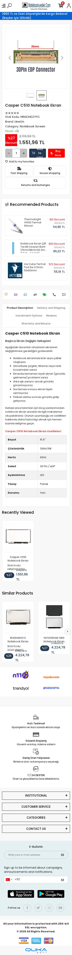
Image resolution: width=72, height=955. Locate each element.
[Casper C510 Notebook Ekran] (18, 537)
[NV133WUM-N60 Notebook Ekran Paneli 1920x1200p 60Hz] (54, 618)
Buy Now (58, 153)
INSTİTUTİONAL (36, 795)
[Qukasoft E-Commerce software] (36, 950)
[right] (67, 631)
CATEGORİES (36, 817)
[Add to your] (36, 294)
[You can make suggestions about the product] (64, 294)
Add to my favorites (21, 161)
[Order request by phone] (55, 294)
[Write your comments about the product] (26, 294)
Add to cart (40, 153)
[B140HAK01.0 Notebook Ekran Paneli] (18, 618)
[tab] (20, 308)
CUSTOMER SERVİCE (36, 807)
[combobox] (8, 879)
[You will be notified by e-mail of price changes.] (46, 294)
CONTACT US (36, 829)
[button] (9, 57)
